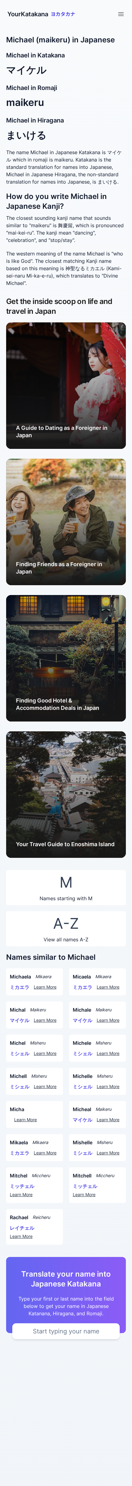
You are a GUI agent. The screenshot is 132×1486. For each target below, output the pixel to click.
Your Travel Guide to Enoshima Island (65, 844)
